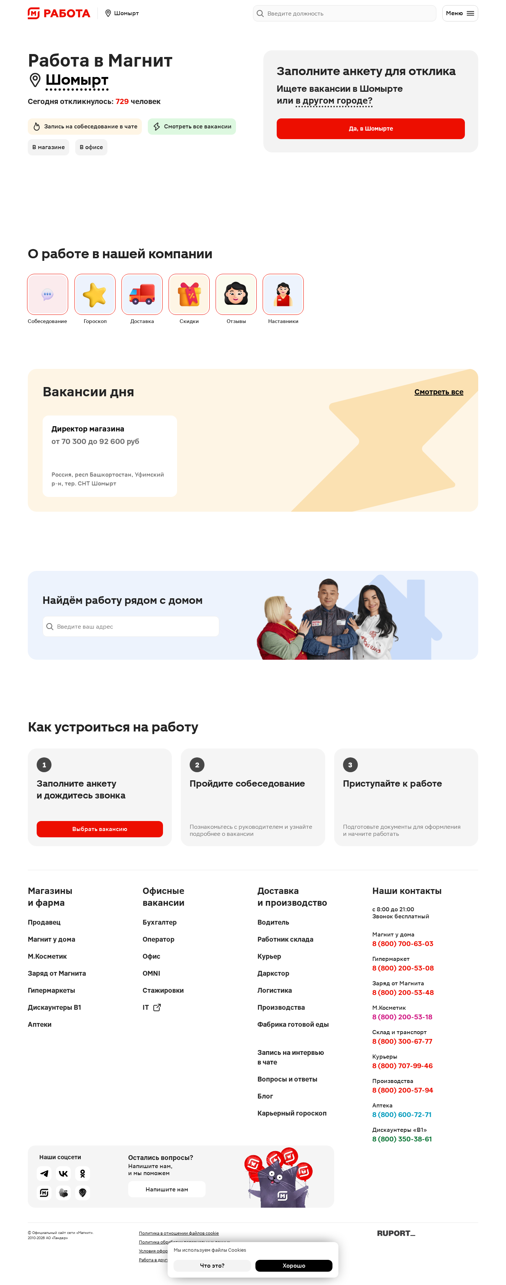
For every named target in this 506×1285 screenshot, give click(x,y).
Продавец (44, 922)
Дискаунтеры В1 (54, 1007)
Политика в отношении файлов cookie (179, 1233)
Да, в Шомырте (371, 128)
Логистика (274, 990)
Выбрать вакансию (99, 828)
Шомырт (77, 79)
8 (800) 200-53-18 (402, 1017)
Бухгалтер (160, 922)
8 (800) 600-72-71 (402, 1115)
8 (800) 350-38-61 (402, 1139)
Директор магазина (87, 428)
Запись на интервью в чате (290, 1057)
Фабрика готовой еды (293, 1024)
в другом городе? (334, 100)
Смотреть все (439, 391)
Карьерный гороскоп (292, 1113)
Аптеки (39, 1024)
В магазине (48, 147)
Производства (281, 1007)
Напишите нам (167, 1189)
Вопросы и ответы (287, 1079)
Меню (454, 13)
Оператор (158, 939)
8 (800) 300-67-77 (402, 1041)
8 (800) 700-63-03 (402, 944)
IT (146, 1007)
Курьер (269, 956)
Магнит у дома (51, 939)
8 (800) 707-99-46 (402, 1066)
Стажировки (163, 990)
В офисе (91, 147)
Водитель (273, 922)
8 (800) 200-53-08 (403, 968)
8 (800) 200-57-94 (402, 1090)
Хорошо (294, 1265)
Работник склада (285, 939)
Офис (151, 956)
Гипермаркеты (51, 990)
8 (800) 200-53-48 (403, 992)
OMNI (151, 973)
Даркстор (273, 973)
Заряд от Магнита (57, 973)
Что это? (212, 1265)
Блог (265, 1096)
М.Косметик (47, 956)
